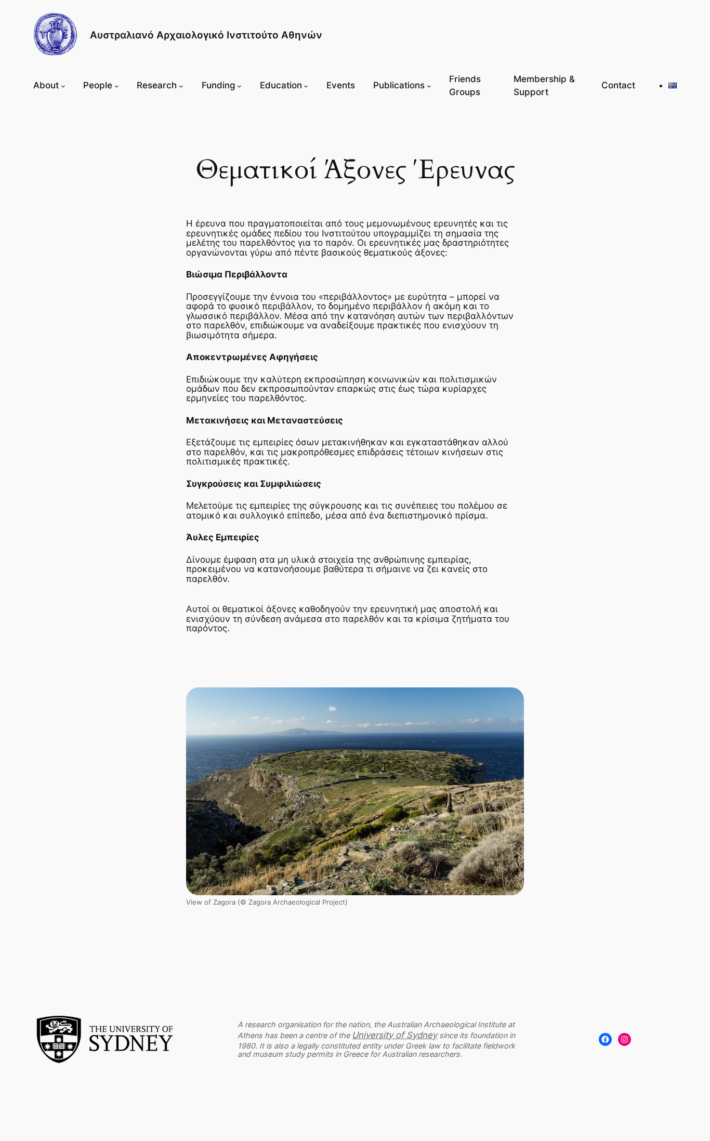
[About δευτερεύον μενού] (63, 86)
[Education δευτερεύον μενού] (306, 86)
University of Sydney (394, 1035)
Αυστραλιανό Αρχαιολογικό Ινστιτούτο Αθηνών (206, 35)
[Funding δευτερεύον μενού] (239, 86)
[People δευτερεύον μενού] (116, 86)
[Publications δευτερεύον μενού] (429, 86)
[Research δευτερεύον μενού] (181, 86)
